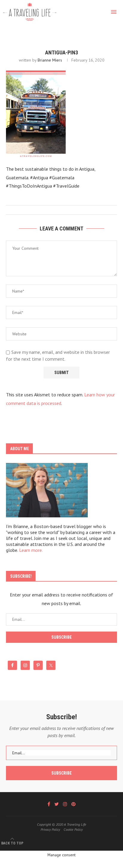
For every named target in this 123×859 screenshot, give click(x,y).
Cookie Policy (73, 829)
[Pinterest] (73, 804)
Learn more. (31, 550)
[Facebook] (48, 804)
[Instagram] (65, 804)
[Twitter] (56, 804)
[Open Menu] (113, 12)
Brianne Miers (50, 60)
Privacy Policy (50, 829)
